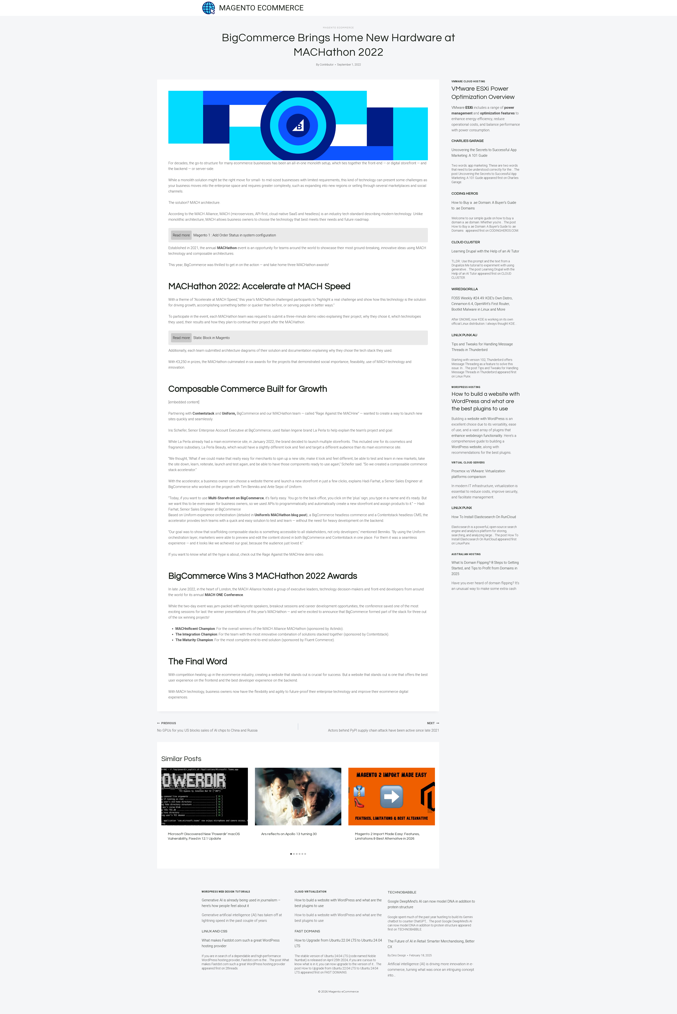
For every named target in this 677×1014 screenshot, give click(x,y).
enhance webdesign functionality (477, 435)
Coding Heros (465, 193)
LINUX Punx (462, 508)
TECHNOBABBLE (402, 892)
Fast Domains (307, 931)
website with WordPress (486, 419)
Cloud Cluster (466, 242)
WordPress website (466, 447)
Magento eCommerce (338, 27)
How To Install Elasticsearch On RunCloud (484, 517)
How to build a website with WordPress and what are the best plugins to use (486, 401)
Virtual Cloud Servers (468, 462)
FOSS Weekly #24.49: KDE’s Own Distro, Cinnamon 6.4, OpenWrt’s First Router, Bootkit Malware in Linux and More (482, 303)
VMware (462, 107)
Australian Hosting (466, 554)
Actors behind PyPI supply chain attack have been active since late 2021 (383, 727)
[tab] (291, 854)
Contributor (327, 64)
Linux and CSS (214, 931)
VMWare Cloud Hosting (468, 81)
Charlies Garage (468, 141)
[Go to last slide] (166, 809)
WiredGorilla (465, 289)
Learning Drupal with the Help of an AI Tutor (485, 251)
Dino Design (398, 955)
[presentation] (204, 796)
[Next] (430, 809)
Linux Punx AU (464, 335)
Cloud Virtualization (310, 891)
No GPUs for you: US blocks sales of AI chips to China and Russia (207, 727)
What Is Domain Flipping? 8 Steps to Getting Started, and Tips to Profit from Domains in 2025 (485, 568)
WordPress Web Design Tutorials (226, 891)
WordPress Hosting (466, 387)
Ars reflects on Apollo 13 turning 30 (289, 834)
